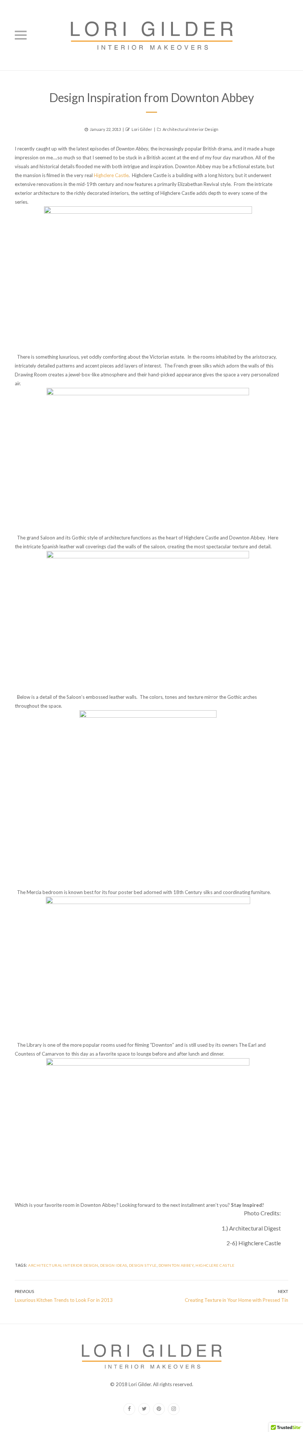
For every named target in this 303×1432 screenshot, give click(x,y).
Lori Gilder (142, 129)
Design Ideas (113, 1265)
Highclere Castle (111, 175)
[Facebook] (129, 1409)
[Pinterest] (159, 1409)
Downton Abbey (176, 1265)
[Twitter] (144, 1409)
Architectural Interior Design (190, 129)
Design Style (143, 1265)
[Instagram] (174, 1409)
